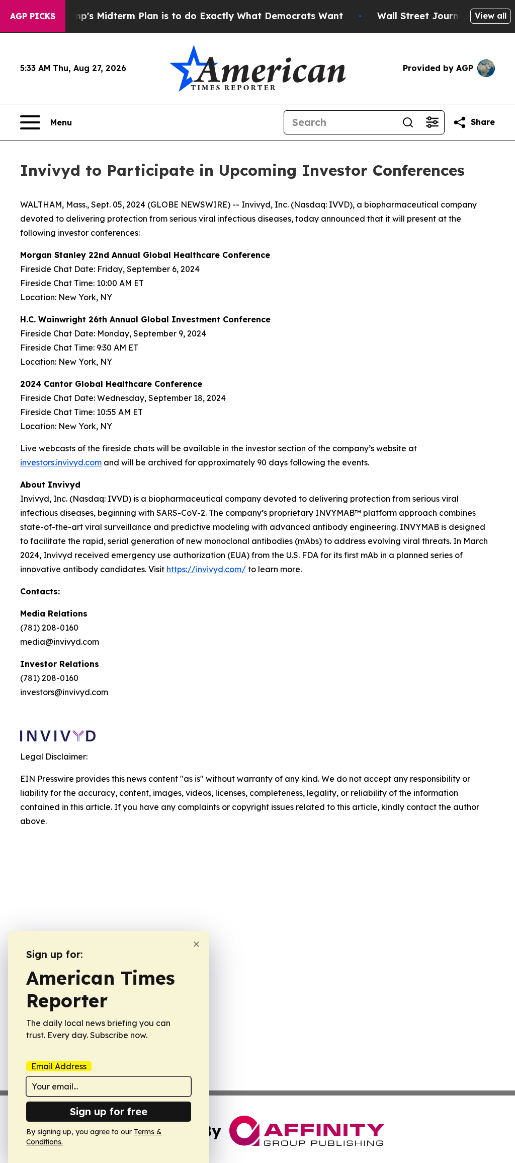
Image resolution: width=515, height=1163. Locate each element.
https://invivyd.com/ (206, 569)
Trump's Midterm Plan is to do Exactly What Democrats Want (200, 16)
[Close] (196, 944)
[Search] (408, 122)
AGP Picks (32, 16)
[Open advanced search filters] (432, 122)
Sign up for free (108, 1111)
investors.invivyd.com (61, 462)
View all (490, 16)
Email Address (59, 1066)
